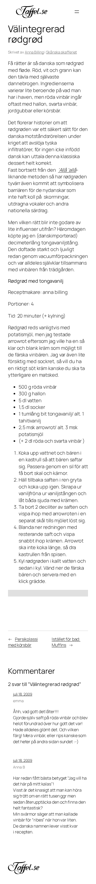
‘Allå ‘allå (67, 170)
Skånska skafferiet (61, 52)
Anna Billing (34, 52)
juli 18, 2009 (22, 694)
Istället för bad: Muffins (66, 642)
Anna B (19, 767)
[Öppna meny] (77, 12)
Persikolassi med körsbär (23, 642)
